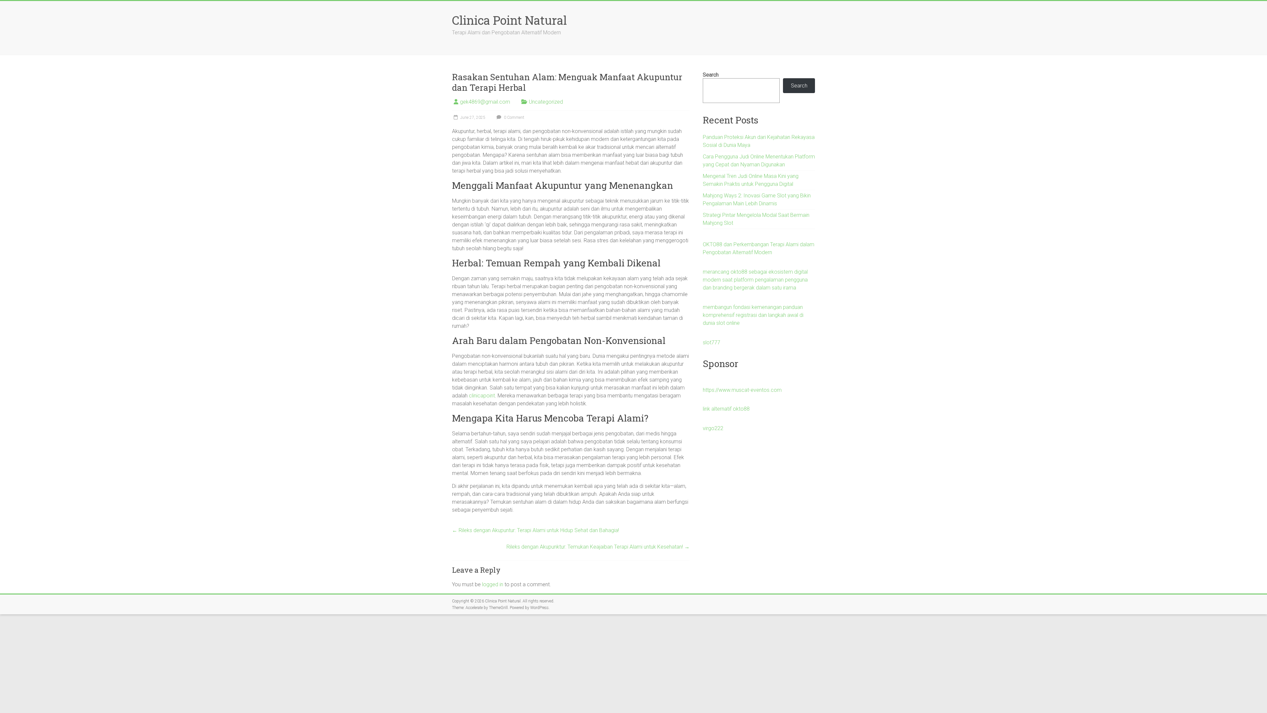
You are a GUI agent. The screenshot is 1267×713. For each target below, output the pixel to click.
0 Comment (513, 117)
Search (711, 75)
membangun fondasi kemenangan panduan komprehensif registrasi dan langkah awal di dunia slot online (753, 315)
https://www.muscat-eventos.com (742, 390)
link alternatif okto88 (726, 409)
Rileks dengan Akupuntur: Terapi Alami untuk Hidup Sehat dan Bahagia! (535, 530)
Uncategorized (546, 102)
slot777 (711, 342)
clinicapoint (482, 395)
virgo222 (713, 428)
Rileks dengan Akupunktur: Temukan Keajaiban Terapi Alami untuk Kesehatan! (598, 547)
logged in (492, 584)
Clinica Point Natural (509, 20)
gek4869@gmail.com (485, 102)
